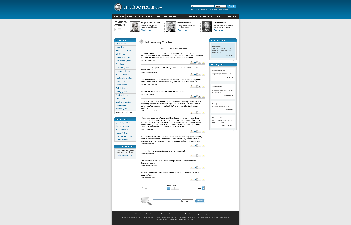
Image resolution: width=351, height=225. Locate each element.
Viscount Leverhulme (150, 72)
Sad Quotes (120, 64)
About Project (150, 214)
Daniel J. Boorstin (149, 60)
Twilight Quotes (122, 88)
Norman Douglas (148, 94)
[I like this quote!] (193, 62)
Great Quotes (121, 81)
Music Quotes (121, 98)
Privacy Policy (194, 214)
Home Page (139, 214)
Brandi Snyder (228, 55)
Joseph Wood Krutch (150, 165)
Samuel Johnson (148, 143)
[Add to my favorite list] (203, 62)
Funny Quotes (121, 47)
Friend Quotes (121, 85)
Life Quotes (120, 54)
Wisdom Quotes (122, 109)
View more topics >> (124, 112)
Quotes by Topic (122, 126)
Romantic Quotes (123, 68)
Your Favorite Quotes (124, 136)
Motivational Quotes (124, 61)
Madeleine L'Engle (149, 177)
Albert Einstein (228, 95)
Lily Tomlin (229, 78)
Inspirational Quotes (124, 50)
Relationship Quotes (124, 78)
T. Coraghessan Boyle (150, 110)
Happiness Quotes (123, 71)
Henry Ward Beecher (150, 84)
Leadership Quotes (123, 102)
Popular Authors (122, 133)
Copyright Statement (209, 214)
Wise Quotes (121, 105)
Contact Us (182, 214)
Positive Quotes (122, 95)
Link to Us (161, 214)
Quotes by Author (123, 123)
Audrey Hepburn (227, 125)
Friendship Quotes (123, 57)
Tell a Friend (172, 214)
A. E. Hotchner (148, 129)
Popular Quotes (122, 129)
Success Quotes (122, 74)
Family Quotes (121, 92)
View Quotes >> (147, 30)
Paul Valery (229, 109)
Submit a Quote (122, 140)
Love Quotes (121, 44)
